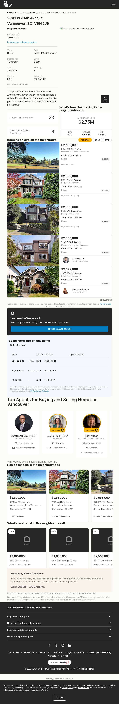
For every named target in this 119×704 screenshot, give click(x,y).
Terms (91, 669)
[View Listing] (26, 496)
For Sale (85, 140)
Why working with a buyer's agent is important (32, 461)
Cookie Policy (41, 690)
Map (107, 140)
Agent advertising (76, 652)
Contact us (44, 652)
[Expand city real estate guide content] (59, 616)
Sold (97, 140)
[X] (56, 646)
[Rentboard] (64, 662)
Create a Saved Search (59, 329)
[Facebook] (49, 646)
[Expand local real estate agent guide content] (59, 630)
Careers (52, 655)
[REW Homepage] (8, 4)
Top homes (13, 652)
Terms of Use (105, 304)
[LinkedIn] (69, 646)
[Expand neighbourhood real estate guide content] (59, 623)
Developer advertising (100, 652)
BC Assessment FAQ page (39, 391)
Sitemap (65, 655)
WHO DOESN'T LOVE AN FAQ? (28, 586)
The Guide (29, 652)
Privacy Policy (68, 688)
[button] (18, 34)
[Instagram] (62, 646)
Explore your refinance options (22, 42)
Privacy (82, 669)
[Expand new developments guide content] (59, 636)
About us (58, 652)
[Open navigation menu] (113, 4)
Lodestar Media (54, 669)
